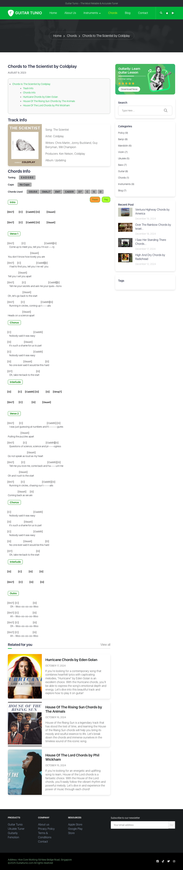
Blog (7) (122, 190)
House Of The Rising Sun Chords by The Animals (49, 101)
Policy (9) (123, 132)
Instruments (91, 13)
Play (106, 199)
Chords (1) (123, 177)
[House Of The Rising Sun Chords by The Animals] (25, 723)
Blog (127, 13)
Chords (112, 13)
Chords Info (29, 92)
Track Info (28, 88)
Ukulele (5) (123, 158)
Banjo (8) (123, 139)
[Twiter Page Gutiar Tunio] (168, 861)
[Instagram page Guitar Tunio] (174, 861)
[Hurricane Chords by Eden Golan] (25, 676)
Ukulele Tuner (16, 828)
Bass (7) (122, 164)
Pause (95, 199)
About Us (70, 13)
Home (53, 13)
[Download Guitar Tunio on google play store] (173, 13)
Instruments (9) (126, 184)
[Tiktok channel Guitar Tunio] (163, 861)
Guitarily (13, 833)
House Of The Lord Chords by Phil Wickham (46, 105)
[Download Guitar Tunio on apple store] (167, 13)
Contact (143, 13)
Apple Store (75, 824)
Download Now (129, 89)
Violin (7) (123, 152)
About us (43, 824)
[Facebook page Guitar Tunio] (158, 861)
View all (105, 644)
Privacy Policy (46, 828)
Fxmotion (13, 837)
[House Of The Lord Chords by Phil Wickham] (25, 771)
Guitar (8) (123, 171)
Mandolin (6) (125, 145)
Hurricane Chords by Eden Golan (40, 96)
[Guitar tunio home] (25, 13)
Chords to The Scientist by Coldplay (106, 36)
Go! (172, 825)
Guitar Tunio (15, 824)
